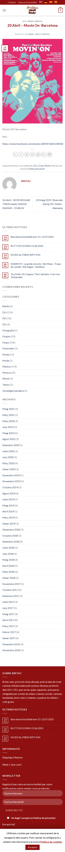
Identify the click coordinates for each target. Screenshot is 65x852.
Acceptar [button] (32, 847)
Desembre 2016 (11, 644)
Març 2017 (8, 626)
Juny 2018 (7, 553)
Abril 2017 (8, 619)
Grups (31, 21)
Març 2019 (8, 517)
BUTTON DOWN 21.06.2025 (27, 245)
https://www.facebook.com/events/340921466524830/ (32, 143)
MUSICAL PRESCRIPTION (25, 254)
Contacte (12, 2)
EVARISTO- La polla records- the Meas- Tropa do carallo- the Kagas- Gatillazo (36, 265)
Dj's (25, 21)
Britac (46, 34)
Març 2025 (8, 414)
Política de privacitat (44, 818)
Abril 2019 (8, 511)
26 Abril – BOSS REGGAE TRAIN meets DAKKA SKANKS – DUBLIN (16, 204)
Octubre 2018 (10, 535)
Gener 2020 (8, 469)
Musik (5, 378)
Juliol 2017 (8, 601)
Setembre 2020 (10, 445)
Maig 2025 (8, 408)
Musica (6, 372)
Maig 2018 (8, 559)
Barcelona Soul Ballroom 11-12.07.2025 (32, 236)
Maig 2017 (8, 614)
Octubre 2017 (10, 589)
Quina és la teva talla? (27, 2)
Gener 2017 (8, 638)
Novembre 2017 (11, 583)
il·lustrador (8, 348)
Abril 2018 (8, 565)
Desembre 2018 (11, 529)
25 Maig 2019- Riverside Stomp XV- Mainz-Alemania (49, 204)
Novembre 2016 (11, 650)
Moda (5, 354)
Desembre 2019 (11, 475)
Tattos (5, 384)
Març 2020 (8, 463)
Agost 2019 (8, 493)
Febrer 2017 (9, 632)
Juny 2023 (7, 426)
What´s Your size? (12, 764)
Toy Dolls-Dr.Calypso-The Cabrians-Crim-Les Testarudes (35, 276)
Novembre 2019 (11, 481)
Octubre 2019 (10, 487)
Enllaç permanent (37, 169)
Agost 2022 (8, 438)
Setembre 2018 (10, 541)
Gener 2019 (8, 523)
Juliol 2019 (8, 499)
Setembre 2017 (10, 595)
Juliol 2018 (8, 547)
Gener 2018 (8, 577)
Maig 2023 (8, 433)
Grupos (6, 336)
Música (38, 21)
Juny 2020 (7, 457)
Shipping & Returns (12, 757)
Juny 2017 (7, 607)
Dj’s (4, 318)
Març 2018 (8, 571)
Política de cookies (51, 841)
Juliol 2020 (8, 451)
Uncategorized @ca (13, 390)
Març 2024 (8, 421)
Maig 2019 (8, 505)
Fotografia (8, 330)
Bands (5, 306)
